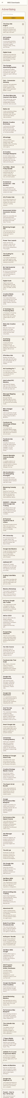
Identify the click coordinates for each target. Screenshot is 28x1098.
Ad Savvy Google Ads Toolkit (9, 601)
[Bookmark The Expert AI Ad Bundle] (23, 784)
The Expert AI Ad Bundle (8, 785)
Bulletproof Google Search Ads (9, 756)
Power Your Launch (9, 240)
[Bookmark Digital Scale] (23, 52)
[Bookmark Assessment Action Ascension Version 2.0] (23, 210)
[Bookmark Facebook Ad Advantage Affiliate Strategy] (23, 422)
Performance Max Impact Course (9, 818)
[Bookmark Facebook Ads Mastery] (23, 439)
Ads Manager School (7, 834)
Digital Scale (7, 52)
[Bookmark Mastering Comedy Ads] (23, 487)
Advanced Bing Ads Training (9, 892)
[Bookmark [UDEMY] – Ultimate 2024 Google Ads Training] (23, 502)
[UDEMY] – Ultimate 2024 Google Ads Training (9, 503)
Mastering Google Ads (9, 228)
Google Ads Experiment (7, 694)
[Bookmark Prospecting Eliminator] (23, 632)
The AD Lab (7, 850)
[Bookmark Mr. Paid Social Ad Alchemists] (23, 267)
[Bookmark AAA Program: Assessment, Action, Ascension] (23, 965)
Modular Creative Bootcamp (9, 123)
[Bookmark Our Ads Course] (23, 647)
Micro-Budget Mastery (7, 409)
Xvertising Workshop (6, 339)
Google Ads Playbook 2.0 (7, 1079)
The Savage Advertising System (9, 66)
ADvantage (6, 137)
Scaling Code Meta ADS (9, 576)
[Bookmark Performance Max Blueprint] (23, 1010)
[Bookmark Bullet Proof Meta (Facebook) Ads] (23, 923)
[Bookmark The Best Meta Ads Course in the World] (23, 95)
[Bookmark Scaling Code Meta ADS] (23, 575)
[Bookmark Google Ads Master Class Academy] (23, 983)
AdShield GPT (7, 562)
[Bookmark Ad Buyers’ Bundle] (23, 937)
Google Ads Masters (10, 549)
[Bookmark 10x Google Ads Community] (23, 863)
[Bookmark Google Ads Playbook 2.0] (23, 1079)
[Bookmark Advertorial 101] (23, 908)
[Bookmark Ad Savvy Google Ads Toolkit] (23, 601)
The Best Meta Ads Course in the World (10, 96)
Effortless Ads (8, 355)
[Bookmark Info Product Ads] (23, 197)
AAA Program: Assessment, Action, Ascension (9, 966)
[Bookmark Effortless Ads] (23, 355)
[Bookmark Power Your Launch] (23, 240)
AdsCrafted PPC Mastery (8, 381)
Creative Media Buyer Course (8, 295)
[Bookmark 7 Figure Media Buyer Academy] (23, 1038)
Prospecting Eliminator (7, 632)
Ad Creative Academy (7, 38)
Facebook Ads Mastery (8, 440)
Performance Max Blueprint (9, 1011)
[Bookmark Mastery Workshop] (23, 589)
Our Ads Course (8, 647)
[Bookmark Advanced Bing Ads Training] (23, 892)
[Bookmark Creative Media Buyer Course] (23, 294)
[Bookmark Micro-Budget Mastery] (23, 409)
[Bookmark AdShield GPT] (23, 562)
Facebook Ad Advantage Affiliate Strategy (9, 424)
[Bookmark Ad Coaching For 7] (23, 369)
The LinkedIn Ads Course (9, 1024)
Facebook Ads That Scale (9, 661)
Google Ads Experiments (7, 677)
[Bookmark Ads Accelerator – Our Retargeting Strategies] (23, 472)
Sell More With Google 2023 (8, 879)
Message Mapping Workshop (9, 394)
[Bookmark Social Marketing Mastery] (23, 996)
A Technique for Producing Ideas (8, 310)
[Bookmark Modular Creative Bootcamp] (23, 122)
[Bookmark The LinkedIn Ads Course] (23, 1023)
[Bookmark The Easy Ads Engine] (23, 24)
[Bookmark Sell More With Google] (23, 950)
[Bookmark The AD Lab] (23, 850)
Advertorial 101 (8, 908)
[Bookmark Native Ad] (23, 109)
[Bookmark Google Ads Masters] (23, 549)
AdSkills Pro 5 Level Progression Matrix (9, 1052)
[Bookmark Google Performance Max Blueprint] (23, 799)
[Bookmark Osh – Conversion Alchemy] (23, 80)
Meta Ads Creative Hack (9, 325)
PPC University (8, 535)
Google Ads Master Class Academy (9, 984)
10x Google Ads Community (8, 864)
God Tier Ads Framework (7, 709)
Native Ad (6, 109)
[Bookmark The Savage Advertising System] (23, 65)
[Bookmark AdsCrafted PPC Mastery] (23, 380)
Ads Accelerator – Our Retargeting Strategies (9, 473)
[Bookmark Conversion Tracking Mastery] (23, 738)
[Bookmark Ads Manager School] (23, 834)
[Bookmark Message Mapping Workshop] (23, 394)
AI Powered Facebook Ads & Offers (8, 520)
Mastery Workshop (9, 589)
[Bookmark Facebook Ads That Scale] (23, 660)
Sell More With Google (8, 950)
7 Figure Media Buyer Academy (8, 1039)
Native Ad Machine (9, 1065)
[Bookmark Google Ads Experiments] (23, 676)
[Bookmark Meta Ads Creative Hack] (23, 324)
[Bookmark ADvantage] (23, 137)
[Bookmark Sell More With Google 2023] (23, 878)
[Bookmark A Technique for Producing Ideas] (23, 309)
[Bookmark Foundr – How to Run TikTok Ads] (23, 1092)
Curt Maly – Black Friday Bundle (9, 168)
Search (13, 17)
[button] (2, 2)
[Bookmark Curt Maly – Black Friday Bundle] (23, 167)
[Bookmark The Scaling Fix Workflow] (23, 254)
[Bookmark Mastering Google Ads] (23, 227)
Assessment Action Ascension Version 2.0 (9, 212)
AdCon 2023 (7, 615)
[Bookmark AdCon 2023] (23, 616)
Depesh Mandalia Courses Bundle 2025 (9, 457)
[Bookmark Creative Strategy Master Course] (23, 769)
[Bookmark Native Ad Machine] (23, 1065)
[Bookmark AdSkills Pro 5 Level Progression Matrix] (23, 1052)
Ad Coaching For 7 (9, 368)
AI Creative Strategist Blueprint (9, 153)
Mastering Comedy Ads (9, 488)
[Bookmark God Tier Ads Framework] (23, 708)
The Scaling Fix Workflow (8, 254)
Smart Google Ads (9, 724)
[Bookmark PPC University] (23, 535)
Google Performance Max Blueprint (9, 800)
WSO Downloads (13, 2)
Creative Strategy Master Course (9, 770)
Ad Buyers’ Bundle (9, 936)
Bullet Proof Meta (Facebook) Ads (9, 924)
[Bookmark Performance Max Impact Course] (23, 817)
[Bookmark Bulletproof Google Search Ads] (23, 756)
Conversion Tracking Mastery (9, 738)
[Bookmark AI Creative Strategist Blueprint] (23, 152)
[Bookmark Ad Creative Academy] (23, 37)
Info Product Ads (8, 197)
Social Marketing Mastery (8, 997)
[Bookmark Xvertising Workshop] (23, 339)
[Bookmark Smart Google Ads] (23, 724)
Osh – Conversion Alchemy (9, 81)
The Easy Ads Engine (7, 24)
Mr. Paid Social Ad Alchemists (9, 268)
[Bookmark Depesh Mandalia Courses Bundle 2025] (23, 455)
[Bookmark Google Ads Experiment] (23, 693)
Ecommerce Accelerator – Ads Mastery (9, 183)
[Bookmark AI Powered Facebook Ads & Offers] (23, 519)
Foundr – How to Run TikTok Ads (8, 1093)
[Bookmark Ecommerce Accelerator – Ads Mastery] (23, 182)
